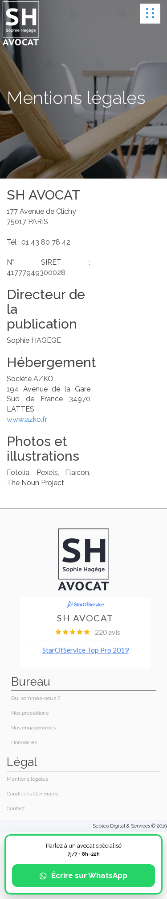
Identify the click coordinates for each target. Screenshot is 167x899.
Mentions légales (27, 779)
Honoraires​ (24, 742)
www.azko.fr (27, 419)
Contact (16, 808)
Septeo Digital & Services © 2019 (130, 826)
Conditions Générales (32, 794)
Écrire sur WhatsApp (89, 875)
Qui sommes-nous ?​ (35, 698)
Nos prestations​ (30, 713)
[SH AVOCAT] (20, 23)
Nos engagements (33, 727)
